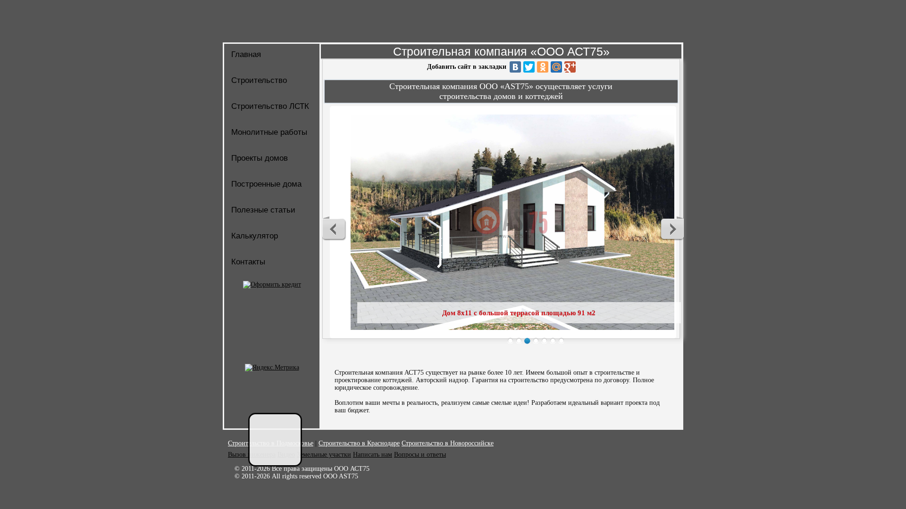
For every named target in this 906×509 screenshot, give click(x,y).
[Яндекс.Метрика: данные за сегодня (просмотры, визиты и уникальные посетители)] (272, 367)
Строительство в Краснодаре (359, 443)
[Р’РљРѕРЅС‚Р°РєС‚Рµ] (515, 67)
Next (672, 228)
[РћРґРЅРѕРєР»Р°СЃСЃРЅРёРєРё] (542, 67)
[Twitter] (529, 67)
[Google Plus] (570, 67)
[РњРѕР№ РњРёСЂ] (556, 67)
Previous (334, 228)
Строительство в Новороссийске (448, 443)
